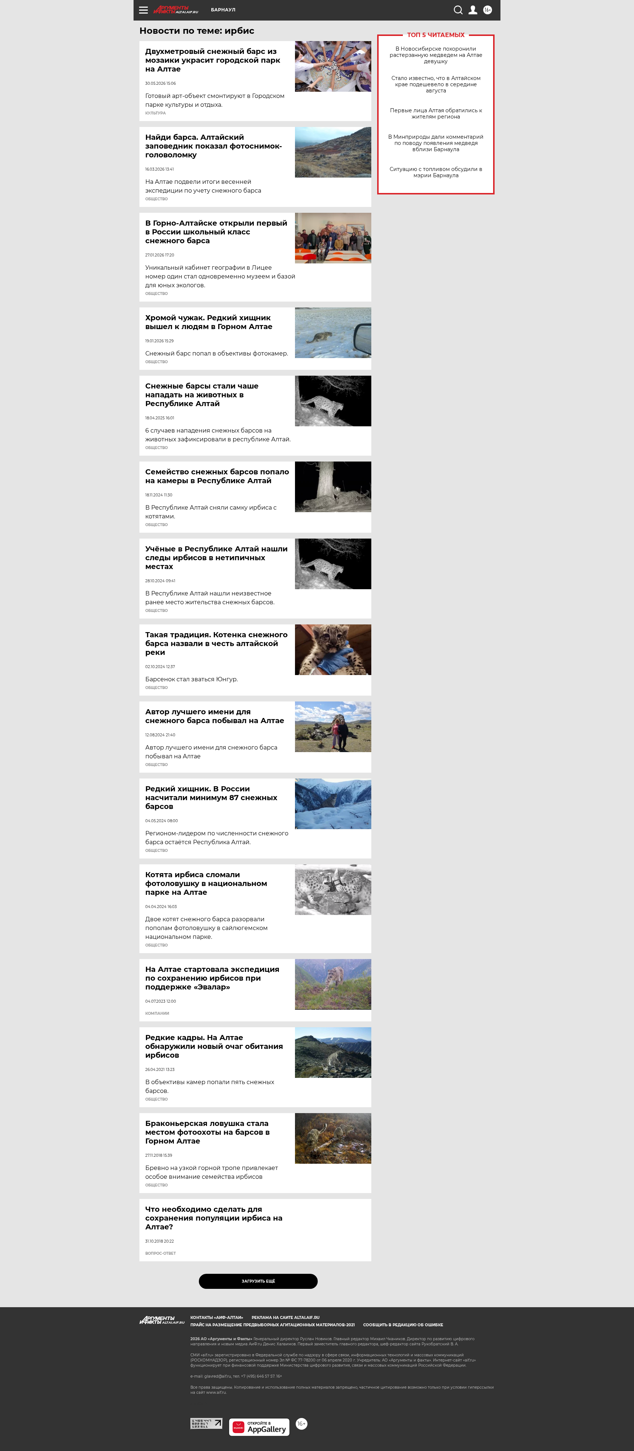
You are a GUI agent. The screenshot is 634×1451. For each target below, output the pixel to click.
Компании (157, 1014)
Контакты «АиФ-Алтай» (216, 1317)
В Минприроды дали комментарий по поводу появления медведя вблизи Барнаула (436, 143)
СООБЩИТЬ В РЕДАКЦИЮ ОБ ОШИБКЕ (403, 1325)
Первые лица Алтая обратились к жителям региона (436, 113)
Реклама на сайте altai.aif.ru (286, 1317)
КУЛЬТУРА (155, 113)
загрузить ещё (258, 1281)
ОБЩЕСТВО (156, 199)
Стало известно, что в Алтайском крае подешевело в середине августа (436, 84)
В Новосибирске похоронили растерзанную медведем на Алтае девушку (436, 55)
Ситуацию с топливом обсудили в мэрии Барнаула (436, 172)
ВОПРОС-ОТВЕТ (160, 1253)
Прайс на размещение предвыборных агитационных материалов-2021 (272, 1325)
